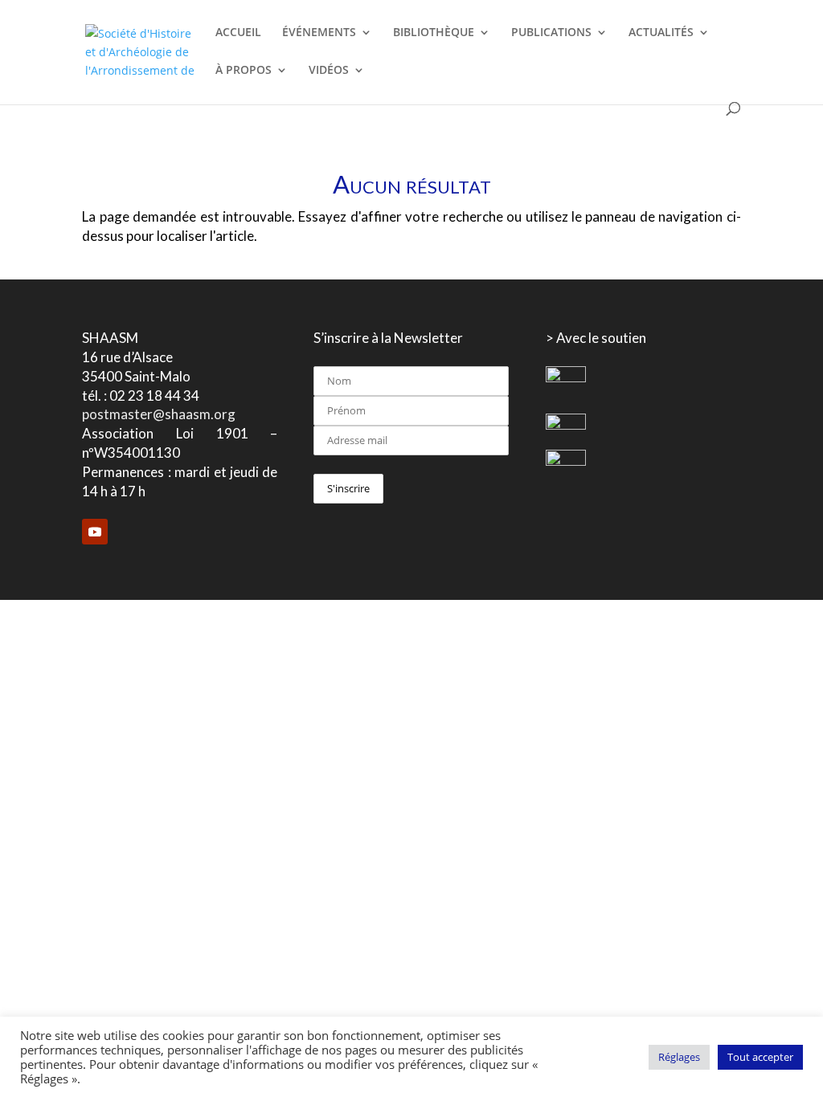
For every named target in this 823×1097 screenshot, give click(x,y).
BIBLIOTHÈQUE (433, 33)
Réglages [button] (679, 1057)
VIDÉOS (329, 70)
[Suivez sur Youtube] (95, 531)
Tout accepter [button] (760, 1057)
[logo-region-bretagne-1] (566, 377)
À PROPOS (243, 70)
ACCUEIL (238, 33)
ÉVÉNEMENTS (319, 33)
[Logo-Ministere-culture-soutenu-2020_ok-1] (566, 425)
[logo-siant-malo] (566, 461)
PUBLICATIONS (551, 33)
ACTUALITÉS (661, 33)
